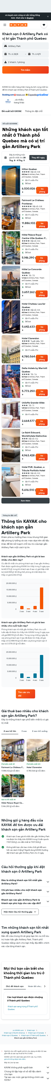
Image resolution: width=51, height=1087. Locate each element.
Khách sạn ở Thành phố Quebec (33, 1035)
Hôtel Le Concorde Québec (32, 271)
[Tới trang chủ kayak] (18, 25)
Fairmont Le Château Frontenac (33, 202)
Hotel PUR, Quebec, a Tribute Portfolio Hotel (33, 469)
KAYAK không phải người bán (18, 1067)
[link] (25, 693)
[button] (48, 16)
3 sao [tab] (24, 731)
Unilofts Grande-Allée (33, 402)
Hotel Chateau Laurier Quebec (33, 305)
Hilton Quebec (29, 169)
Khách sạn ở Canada (36, 1033)
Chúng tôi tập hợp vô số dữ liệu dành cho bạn (22, 1073)
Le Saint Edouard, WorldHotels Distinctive (34, 434)
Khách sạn (31, 1030)
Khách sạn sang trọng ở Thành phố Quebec (23, 1008)
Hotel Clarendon (30, 338)
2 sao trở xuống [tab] (39, 731)
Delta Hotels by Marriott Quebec (34, 370)
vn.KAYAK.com (18, 1030)
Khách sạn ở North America (14, 1033)
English (30, 18)
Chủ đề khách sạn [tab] (15, 986)
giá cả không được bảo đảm (15, 1059)
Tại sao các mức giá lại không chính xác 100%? (24, 1078)
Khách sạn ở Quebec (10, 1035)
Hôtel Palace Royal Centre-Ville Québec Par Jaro (34, 236)
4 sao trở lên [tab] (10, 731)
